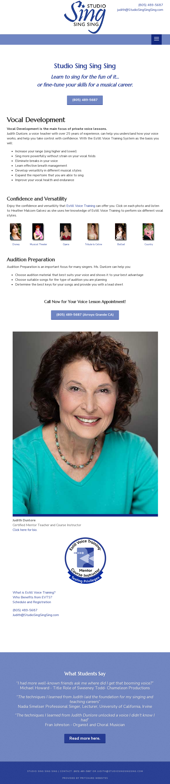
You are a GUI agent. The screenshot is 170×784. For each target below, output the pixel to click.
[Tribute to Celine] (93, 223)
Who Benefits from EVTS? (32, 597)
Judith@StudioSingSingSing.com (36, 615)
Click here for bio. (25, 530)
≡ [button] (156, 39)
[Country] (148, 223)
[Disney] (16, 223)
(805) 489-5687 (150, 5)
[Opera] (65, 223)
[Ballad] (121, 223)
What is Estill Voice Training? (34, 592)
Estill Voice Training (80, 206)
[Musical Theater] (38, 223)
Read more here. (84, 738)
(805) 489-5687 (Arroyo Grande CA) (85, 314)
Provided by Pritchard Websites (85, 778)
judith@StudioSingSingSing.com (140, 9)
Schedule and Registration (32, 602)
